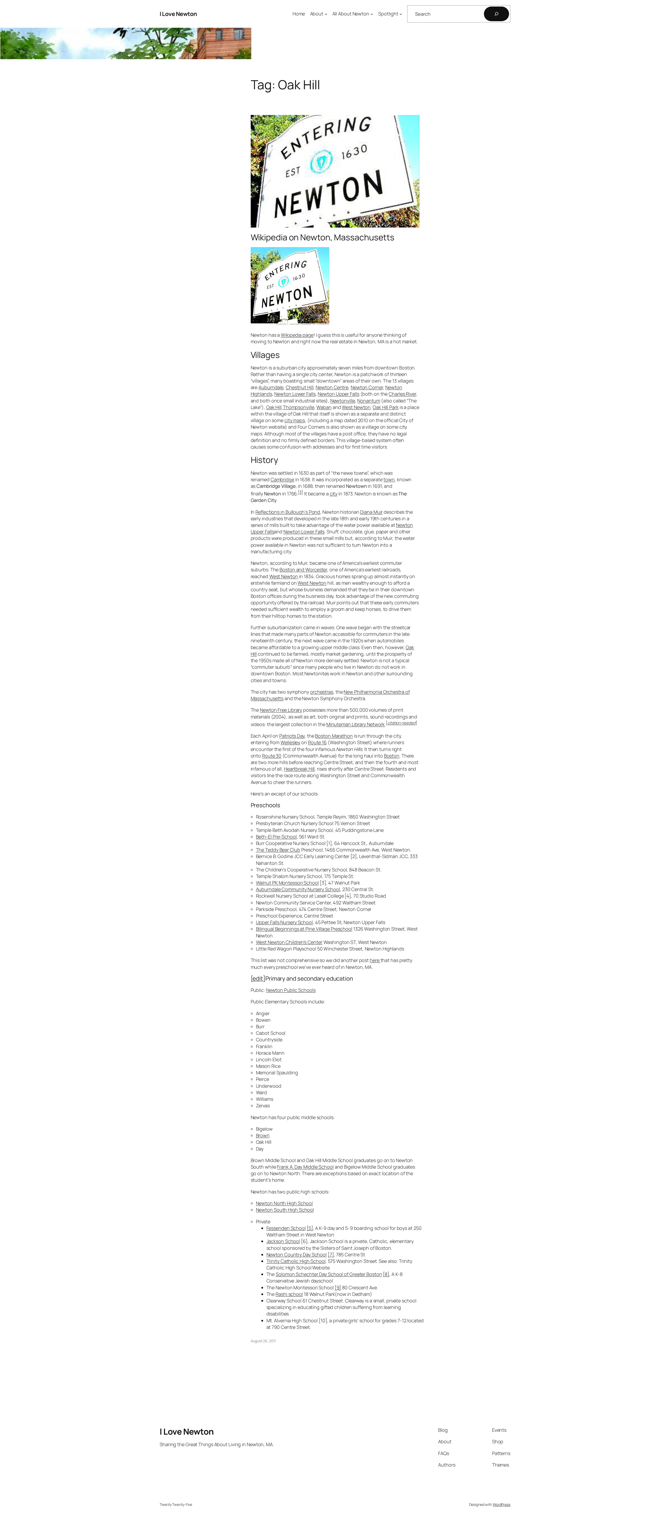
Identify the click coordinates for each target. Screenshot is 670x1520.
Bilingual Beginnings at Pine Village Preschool (304, 929)
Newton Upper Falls (338, 394)
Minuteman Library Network (355, 724)
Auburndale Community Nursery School (298, 889)
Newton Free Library (281, 710)
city (334, 493)
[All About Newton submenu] (371, 14)
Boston (391, 756)
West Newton (356, 407)
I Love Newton (178, 14)
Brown (263, 1135)
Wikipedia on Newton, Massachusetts (323, 237)
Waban (324, 407)
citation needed (401, 723)
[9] (338, 1287)
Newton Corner (367, 387)
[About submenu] (326, 14)
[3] (300, 492)
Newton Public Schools (291, 990)
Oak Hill (274, 407)
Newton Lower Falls (294, 394)
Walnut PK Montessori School (287, 883)
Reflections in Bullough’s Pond (287, 512)
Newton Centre (332, 387)
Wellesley (290, 742)
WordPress (501, 1504)
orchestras (321, 692)
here (375, 960)
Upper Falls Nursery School (284, 922)
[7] (331, 1254)
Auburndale (271, 387)
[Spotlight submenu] (400, 14)
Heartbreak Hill (299, 769)
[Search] (496, 14)
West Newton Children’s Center (289, 942)
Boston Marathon (334, 736)
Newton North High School (284, 1203)
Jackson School (283, 1241)
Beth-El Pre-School (276, 836)
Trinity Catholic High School (296, 1261)
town (389, 479)
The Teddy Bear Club (278, 850)
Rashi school (289, 1294)
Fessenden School (286, 1228)
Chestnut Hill (300, 387)
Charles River (402, 394)
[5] (310, 1228)
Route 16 (317, 742)
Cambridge (282, 479)
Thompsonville (298, 407)
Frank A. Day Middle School (305, 1167)
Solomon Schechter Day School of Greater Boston (329, 1274)
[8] (386, 1274)
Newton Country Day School (296, 1254)
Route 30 (271, 756)
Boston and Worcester (303, 569)
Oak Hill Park (386, 407)
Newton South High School (285, 1210)
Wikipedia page (297, 335)
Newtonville (342, 400)
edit (258, 978)
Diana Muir (371, 512)
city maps (294, 420)
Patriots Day (292, 736)
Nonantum (368, 400)
